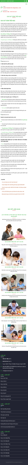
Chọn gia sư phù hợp (14, 415)
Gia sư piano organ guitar (14, 399)
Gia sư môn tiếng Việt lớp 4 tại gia (14, 267)
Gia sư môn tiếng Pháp (14, 438)
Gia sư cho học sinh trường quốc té (14, 396)
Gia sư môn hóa (14, 384)
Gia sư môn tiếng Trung (14, 444)
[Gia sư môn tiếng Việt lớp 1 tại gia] (14, 333)
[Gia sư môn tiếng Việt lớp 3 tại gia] (14, 282)
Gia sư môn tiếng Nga (14, 427)
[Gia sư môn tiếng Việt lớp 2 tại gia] (14, 307)
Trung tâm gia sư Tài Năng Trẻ (7, 39)
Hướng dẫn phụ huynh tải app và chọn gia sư (14, 424)
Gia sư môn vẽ (14, 393)
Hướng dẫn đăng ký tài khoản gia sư (14, 421)
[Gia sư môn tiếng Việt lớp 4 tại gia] (14, 257)
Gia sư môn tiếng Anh (14, 435)
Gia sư (2, 143)
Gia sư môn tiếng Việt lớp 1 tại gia (14, 343)
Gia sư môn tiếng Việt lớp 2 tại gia (14, 317)
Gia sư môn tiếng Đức (14, 447)
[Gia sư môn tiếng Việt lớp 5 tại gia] (14, 231)
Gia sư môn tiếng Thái (14, 450)
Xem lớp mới (14, 418)
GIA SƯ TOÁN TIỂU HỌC (8, 20)
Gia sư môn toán (14, 378)
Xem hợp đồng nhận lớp (14, 409)
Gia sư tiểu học (14, 387)
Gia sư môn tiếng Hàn (14, 441)
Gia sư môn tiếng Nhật (14, 456)
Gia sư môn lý (14, 381)
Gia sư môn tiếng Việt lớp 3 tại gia (14, 292)
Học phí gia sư (14, 412)
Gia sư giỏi (4, 107)
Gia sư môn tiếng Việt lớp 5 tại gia (14, 241)
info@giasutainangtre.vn (8, 370)
